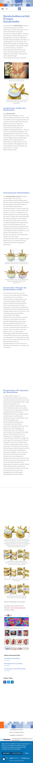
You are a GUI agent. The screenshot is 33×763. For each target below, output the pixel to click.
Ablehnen (6, 753)
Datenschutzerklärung (19, 760)
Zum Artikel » (7, 660)
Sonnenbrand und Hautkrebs (12, 658)
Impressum (11, 760)
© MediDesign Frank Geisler (16, 729)
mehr (27, 753)
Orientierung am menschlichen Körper (15, 669)
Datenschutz (19, 735)
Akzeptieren (16, 753)
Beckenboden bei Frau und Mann (13, 663)
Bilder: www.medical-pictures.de (16, 732)
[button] (19, 8)
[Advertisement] (16, 171)
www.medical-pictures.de (17, 608)
